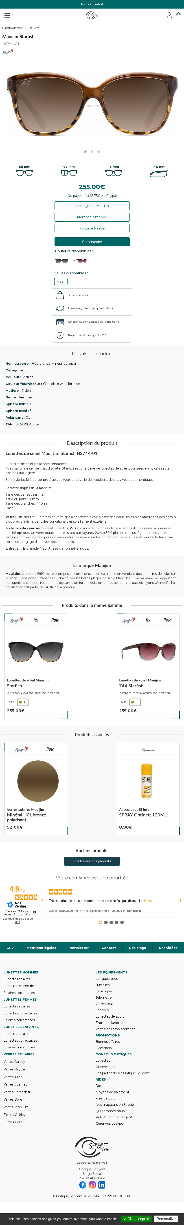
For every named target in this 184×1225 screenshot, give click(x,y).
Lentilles (102, 1010)
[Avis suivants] (180, 901)
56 (61, 281)
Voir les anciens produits (92, 861)
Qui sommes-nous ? (111, 1111)
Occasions (104, 1048)
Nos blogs (137, 948)
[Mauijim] (16, 620)
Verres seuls (105, 1004)
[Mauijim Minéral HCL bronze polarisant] (35, 789)
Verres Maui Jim (16, 1107)
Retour (101, 1086)
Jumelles (103, 985)
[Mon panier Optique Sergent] (178, 15)
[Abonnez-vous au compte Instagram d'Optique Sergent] (92, 1184)
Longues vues (107, 979)
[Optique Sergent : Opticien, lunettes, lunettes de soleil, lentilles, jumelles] (92, 15)
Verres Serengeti (17, 1092)
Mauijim (33, 27)
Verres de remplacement (115, 1029)
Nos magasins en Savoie (115, 1105)
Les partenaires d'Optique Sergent (123, 1073)
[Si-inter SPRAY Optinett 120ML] (148, 789)
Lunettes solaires (17, 979)
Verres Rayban (15, 1069)
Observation (105, 1067)
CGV (10, 948)
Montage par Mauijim (92, 206)
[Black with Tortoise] (64, 261)
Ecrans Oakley (15, 1115)
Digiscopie (104, 991)
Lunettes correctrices (20, 986)
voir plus (147, 901)
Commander (92, 242)
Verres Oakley (14, 1062)
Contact (109, 948)
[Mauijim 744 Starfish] (148, 666)
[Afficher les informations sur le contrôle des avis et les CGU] (34, 912)
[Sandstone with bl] (82, 261)
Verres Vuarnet (15, 1084)
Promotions (108, 1035)
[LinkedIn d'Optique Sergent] (101, 1184)
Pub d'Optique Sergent (114, 1117)
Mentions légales (41, 948)
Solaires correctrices (19, 993)
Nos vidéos (168, 948)
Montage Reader (92, 228)
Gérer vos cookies (109, 1124)
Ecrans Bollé (13, 1122)
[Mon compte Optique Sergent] (169, 15)
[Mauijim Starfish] (35, 666)
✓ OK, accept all (137, 1219)
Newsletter (79, 948)
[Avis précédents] (42, 901)
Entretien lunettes (110, 1023)
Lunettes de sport (110, 1016)
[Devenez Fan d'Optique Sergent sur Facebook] (82, 1184)
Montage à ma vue (92, 217)
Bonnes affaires (108, 1042)
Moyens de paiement (112, 1092)
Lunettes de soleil (12, 27)
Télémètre (104, 998)
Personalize (166, 1219)
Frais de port (105, 1098)
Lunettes (103, 1061)
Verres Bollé (13, 1099)
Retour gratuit (92, 4)
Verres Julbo (13, 1077)
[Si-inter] (148, 749)
